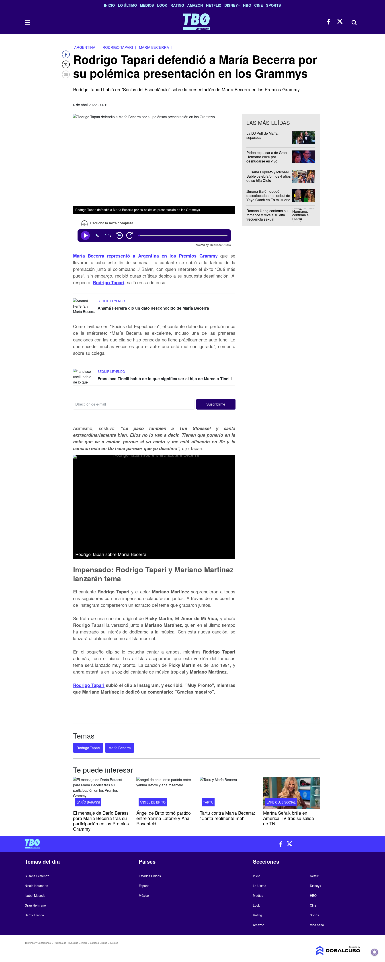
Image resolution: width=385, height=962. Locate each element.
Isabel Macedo (35, 895)
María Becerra (120, 747)
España (144, 885)
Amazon (195, 5)
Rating (177, 5)
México (144, 895)
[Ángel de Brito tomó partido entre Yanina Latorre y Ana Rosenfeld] (164, 793)
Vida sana (317, 925)
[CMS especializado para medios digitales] (320, 950)
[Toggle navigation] (27, 22)
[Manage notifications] (374, 952)
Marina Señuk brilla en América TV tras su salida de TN (288, 817)
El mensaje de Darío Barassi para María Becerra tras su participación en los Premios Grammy (101, 820)
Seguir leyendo (111, 301)
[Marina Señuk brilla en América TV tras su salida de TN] (291, 793)
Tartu (208, 802)
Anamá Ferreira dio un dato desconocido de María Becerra (153, 308)
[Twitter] (66, 64)
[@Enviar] (66, 74)
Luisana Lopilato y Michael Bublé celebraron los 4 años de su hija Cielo (268, 176)
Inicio (109, 5)
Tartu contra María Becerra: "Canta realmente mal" (227, 815)
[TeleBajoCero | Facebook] (330, 21)
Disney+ (232, 5)
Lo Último (127, 5)
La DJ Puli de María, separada (262, 135)
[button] (216, 404)
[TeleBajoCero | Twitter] (340, 21)
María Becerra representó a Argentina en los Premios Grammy (146, 255)
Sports (273, 5)
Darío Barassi (88, 802)
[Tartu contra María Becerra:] (228, 793)
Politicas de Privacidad (66, 942)
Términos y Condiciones (38, 942)
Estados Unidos (150, 876)
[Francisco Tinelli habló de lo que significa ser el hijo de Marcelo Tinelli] (84, 377)
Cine (258, 5)
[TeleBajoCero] (107, 843)
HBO (247, 5)
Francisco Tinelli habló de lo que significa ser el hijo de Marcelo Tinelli (165, 379)
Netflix (213, 5)
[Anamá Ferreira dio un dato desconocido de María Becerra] (84, 306)
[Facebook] (66, 54)
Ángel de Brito (153, 802)
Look (162, 5)
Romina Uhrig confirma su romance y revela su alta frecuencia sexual (267, 215)
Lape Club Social (281, 802)
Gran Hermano (35, 905)
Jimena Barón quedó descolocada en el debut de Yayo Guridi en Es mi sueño (268, 195)
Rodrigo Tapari (108, 282)
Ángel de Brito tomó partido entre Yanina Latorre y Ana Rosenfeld (163, 817)
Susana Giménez (37, 876)
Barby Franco (34, 915)
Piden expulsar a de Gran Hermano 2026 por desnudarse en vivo (266, 157)
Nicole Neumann (36, 885)
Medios (147, 5)
